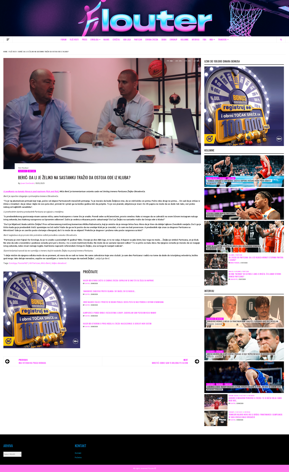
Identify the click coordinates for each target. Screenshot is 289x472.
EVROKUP (173, 39)
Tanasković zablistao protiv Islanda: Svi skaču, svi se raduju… (109, 291)
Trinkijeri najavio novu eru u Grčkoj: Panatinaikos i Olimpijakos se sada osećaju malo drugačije (255, 415)
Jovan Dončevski (28, 183)
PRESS (84, 39)
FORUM (63, 39)
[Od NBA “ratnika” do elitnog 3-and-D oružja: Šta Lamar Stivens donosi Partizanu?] (215, 277)
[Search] (281, 39)
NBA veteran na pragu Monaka (32, 361)
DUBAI (164, 39)
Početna (78, 457)
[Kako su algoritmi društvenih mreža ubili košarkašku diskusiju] (244, 236)
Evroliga (13, 263)
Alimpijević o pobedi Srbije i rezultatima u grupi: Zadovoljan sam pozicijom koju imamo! (119, 312)
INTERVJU (195, 39)
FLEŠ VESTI (74, 39)
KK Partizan (34, 263)
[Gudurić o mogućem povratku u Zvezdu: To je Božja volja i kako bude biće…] (215, 402)
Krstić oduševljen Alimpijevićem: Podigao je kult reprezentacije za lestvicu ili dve (241, 354)
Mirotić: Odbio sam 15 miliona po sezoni (170, 361)
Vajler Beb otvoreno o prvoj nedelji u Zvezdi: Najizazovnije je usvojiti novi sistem (117, 323)
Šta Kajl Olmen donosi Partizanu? (221, 213)
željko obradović (59, 263)
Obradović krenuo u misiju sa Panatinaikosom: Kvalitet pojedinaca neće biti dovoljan (242, 321)
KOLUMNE (185, 39)
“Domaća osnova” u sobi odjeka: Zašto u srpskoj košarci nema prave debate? (239, 180)
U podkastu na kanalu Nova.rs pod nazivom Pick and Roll (30, 191)
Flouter (87, 283)
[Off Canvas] (7, 39)
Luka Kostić (212, 183)
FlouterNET (23, 263)
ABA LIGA (127, 39)
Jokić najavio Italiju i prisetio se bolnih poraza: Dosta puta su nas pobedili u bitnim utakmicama (123, 302)
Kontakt (78, 453)
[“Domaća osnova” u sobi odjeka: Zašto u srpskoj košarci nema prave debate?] (244, 171)
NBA (211, 39)
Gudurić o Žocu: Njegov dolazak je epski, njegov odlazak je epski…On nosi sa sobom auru (244, 386)
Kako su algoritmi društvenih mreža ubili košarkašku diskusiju (234, 246)
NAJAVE (106, 39)
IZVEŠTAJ (116, 39)
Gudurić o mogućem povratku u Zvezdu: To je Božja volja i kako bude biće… (255, 399)
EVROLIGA (94, 39)
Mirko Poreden (235, 263)
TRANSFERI (222, 39)
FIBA (204, 39)
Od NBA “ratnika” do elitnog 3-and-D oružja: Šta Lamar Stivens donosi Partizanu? (255, 275)
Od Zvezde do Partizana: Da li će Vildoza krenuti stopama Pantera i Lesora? (256, 258)
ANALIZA (231, 271)
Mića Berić (46, 263)
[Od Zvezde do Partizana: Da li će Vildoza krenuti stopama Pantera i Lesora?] (215, 261)
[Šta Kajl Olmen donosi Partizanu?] (244, 204)
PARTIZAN (138, 39)
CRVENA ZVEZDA (151, 39)
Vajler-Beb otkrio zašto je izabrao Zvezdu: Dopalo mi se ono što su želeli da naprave (118, 280)
